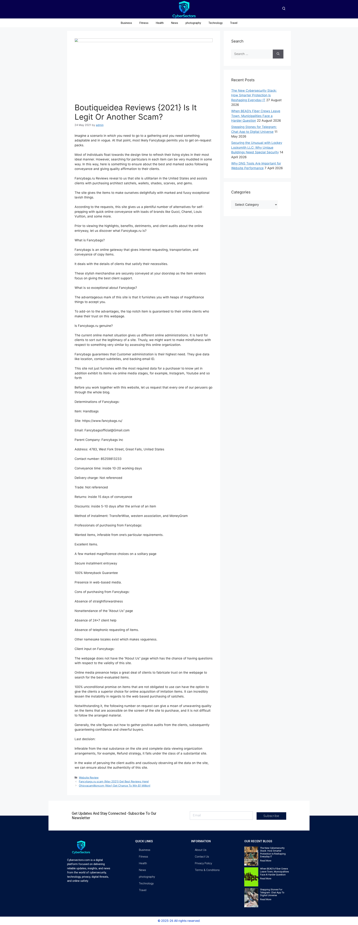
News (174, 23)
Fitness (143, 23)
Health (160, 23)
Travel (233, 23)
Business (126, 23)
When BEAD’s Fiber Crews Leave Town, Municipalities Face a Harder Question (255, 115)
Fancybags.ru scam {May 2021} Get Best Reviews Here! (114, 781)
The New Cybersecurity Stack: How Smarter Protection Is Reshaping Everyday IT (254, 95)
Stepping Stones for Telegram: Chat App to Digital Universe (272, 892)
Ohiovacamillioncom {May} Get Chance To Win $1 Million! (114, 785)
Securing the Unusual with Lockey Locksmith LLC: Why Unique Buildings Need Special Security (256, 147)
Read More (265, 860)
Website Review (89, 777)
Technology (215, 23)
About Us (200, 850)
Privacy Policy (203, 863)
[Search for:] (252, 54)
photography (193, 23)
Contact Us (202, 856)
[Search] (278, 54)
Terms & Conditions (207, 870)
